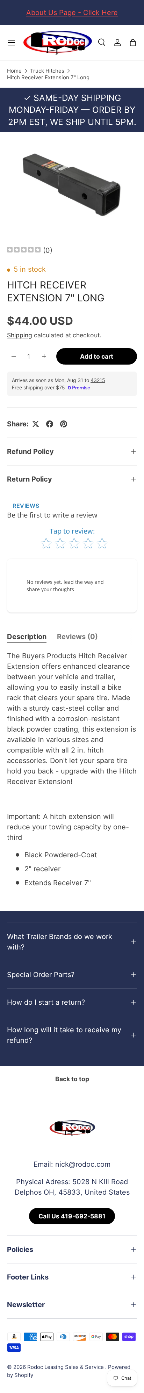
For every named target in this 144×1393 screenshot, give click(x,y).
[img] (24, 250)
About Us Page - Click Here (72, 12)
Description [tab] (26, 636)
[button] (133, 42)
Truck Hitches (47, 70)
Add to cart (96, 356)
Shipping (19, 335)
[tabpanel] (72, 769)
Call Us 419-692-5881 (72, 1216)
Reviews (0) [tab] (77, 636)
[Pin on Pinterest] (64, 424)
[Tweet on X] (36, 424)
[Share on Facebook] (50, 424)
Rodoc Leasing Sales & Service (66, 1367)
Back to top (72, 1079)
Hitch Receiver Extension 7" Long (48, 77)
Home (14, 70)
